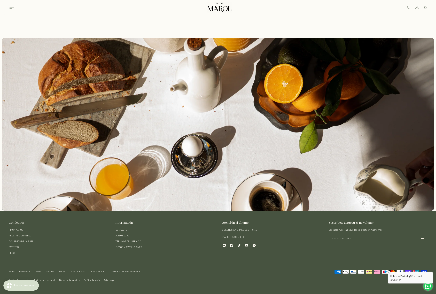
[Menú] (10, 7)
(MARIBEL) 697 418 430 (233, 236)
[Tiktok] (239, 245)
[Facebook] (231, 245)
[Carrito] (425, 7)
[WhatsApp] (254, 245)
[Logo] (219, 7)
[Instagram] (224, 245)
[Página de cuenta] (417, 7)
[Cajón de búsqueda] (409, 7)
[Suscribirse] (422, 238)
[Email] (246, 245)
